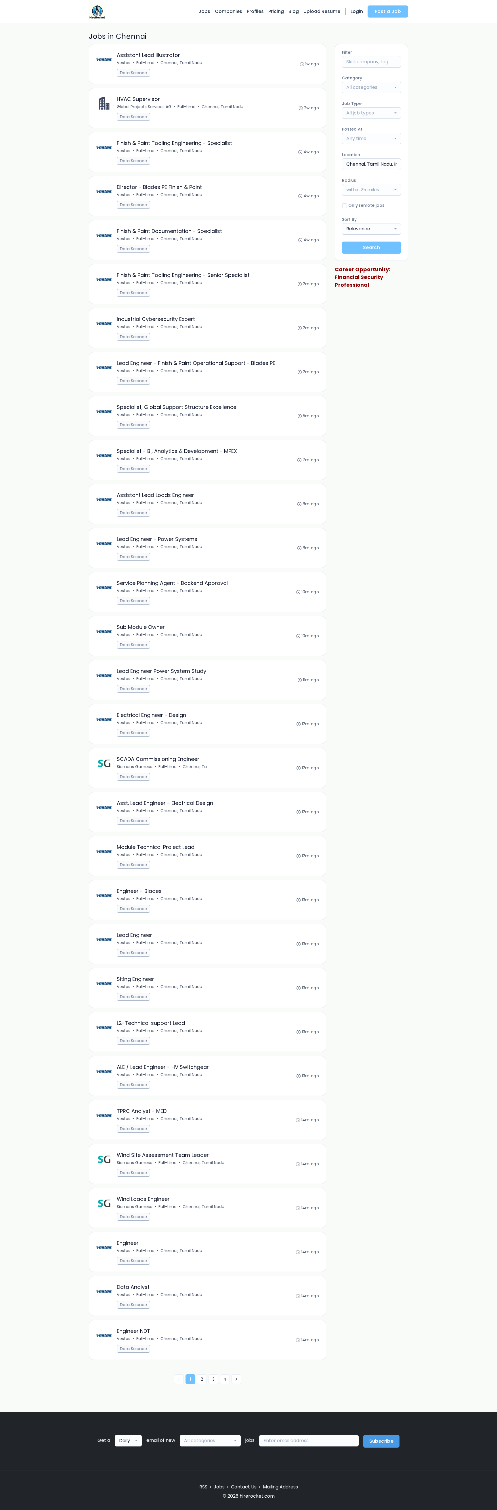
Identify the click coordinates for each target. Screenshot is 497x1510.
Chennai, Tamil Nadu (181, 63)
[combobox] (371, 87)
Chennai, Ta (195, 767)
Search (371, 247)
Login (357, 11)
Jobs (204, 11)
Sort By (349, 219)
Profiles (255, 11)
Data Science (133, 73)
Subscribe (381, 1441)
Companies (228, 11)
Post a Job (388, 11)
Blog (293, 11)
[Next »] (236, 1379)
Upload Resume (321, 11)
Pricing (276, 11)
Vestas (123, 63)
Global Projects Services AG (144, 107)
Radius (349, 180)
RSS (203, 1487)
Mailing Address (280, 1487)
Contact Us (244, 1487)
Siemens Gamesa (134, 767)
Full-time (145, 63)
